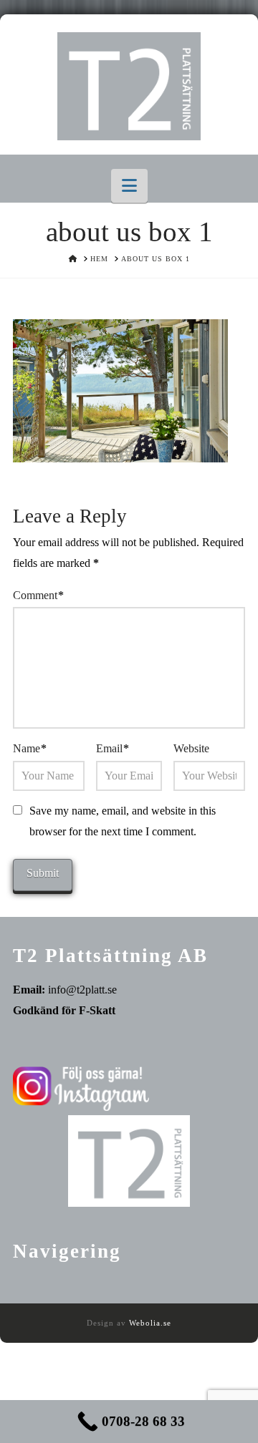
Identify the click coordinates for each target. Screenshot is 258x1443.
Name (30, 748)
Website (191, 748)
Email (112, 748)
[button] (129, 186)
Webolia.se (150, 1322)
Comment (38, 595)
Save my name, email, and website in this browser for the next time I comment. (122, 821)
